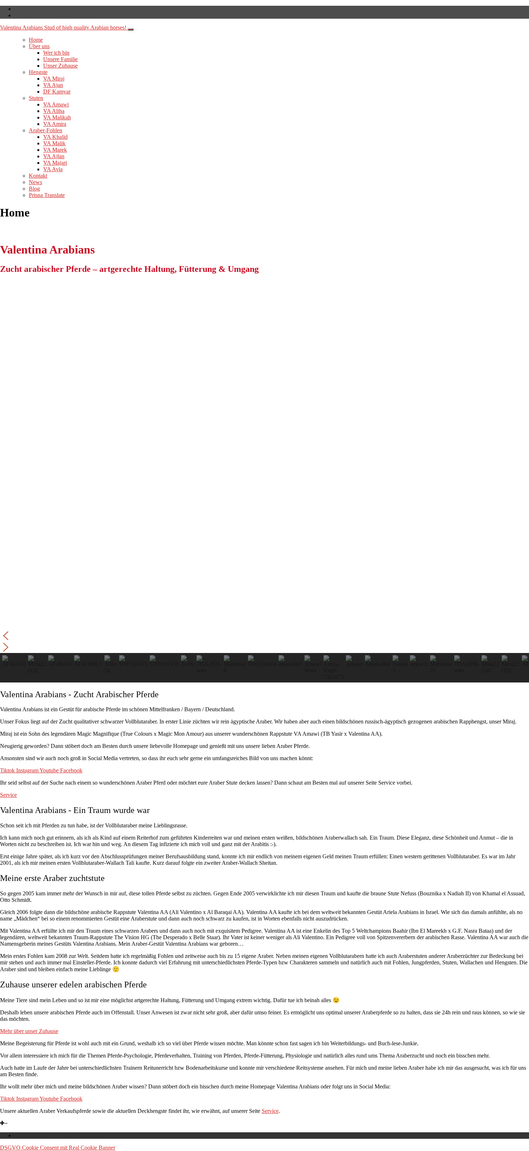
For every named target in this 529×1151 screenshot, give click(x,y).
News (35, 182)
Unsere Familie (60, 59)
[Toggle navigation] (131, 29)
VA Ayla (53, 169)
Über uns (39, 46)
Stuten (36, 98)
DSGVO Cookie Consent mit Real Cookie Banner (57, 1148)
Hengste (38, 72)
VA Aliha (53, 111)
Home (36, 40)
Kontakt (38, 176)
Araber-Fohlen (45, 130)
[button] (264, 635)
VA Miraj (53, 79)
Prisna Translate (47, 195)
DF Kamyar (57, 91)
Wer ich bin (56, 53)
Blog (34, 189)
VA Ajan (53, 85)
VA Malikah (57, 117)
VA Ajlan (53, 156)
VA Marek (55, 150)
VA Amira (54, 124)
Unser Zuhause (60, 66)
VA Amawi (56, 104)
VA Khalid (55, 137)
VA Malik (54, 143)
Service (270, 1111)
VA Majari (55, 163)
